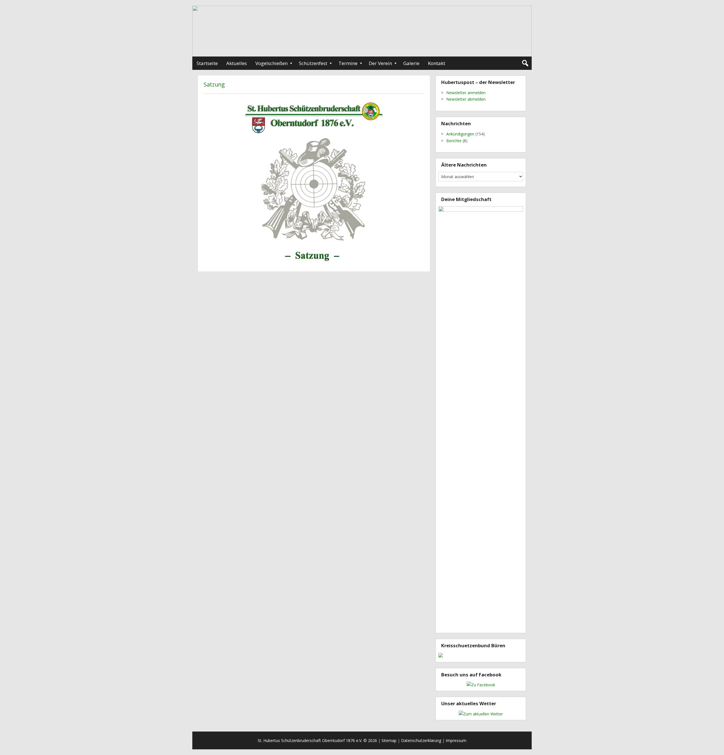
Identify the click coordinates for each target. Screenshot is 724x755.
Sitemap (389, 740)
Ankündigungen (460, 134)
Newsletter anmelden (466, 92)
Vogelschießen (271, 63)
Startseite (207, 63)
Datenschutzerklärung (421, 740)
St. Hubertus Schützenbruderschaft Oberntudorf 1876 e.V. (310, 740)
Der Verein (380, 63)
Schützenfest (313, 63)
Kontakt (436, 63)
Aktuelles (236, 63)
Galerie (411, 63)
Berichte (454, 140)
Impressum (456, 740)
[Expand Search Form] (525, 63)
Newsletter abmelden (466, 99)
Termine (348, 63)
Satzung (214, 84)
